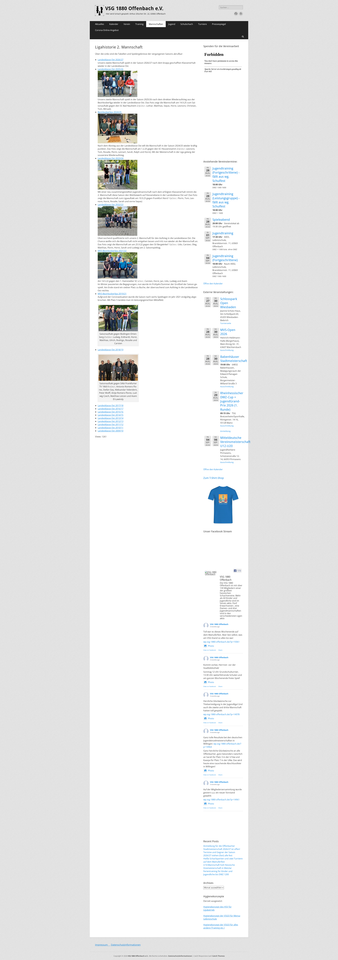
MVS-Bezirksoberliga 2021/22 (112, 250)
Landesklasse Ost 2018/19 (110, 349)
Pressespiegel (219, 24)
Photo (211, 645)
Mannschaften (156, 24)
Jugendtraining (222, 233)
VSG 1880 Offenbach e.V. (134, 8)
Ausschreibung (227, 350)
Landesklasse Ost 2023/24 (110, 158)
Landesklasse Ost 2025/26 (110, 69)
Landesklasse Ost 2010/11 (110, 427)
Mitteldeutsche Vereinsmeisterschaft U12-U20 (235, 442)
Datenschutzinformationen (126, 944)
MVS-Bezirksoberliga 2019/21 (112, 293)
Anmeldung (225, 431)
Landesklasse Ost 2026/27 (110, 59)
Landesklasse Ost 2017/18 (110, 405)
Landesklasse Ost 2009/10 (110, 430)
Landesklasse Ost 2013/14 (110, 418)
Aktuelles (99, 24)
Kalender (113, 24)
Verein (127, 24)
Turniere (202, 24)
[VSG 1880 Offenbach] (211, 573)
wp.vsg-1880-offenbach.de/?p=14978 (221, 714)
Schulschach (186, 24)
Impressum (102, 944)
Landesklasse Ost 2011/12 (110, 424)
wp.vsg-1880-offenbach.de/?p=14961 (221, 799)
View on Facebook (209, 650)
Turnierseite (225, 323)
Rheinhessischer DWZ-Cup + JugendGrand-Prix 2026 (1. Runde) (231, 401)
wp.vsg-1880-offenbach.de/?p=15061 (221, 641)
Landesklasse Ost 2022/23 (110, 204)
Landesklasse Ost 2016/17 (110, 408)
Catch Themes (218, 956)
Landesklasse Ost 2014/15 (110, 415)
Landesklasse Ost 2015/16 (110, 411)
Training (139, 24)
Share (220, 650)
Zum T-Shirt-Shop (213, 478)
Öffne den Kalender (213, 283)
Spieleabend (221, 220)
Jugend (171, 24)
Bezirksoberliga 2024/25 (109, 112)
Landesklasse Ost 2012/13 (110, 421)
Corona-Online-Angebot (107, 30)
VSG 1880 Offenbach (219, 624)
